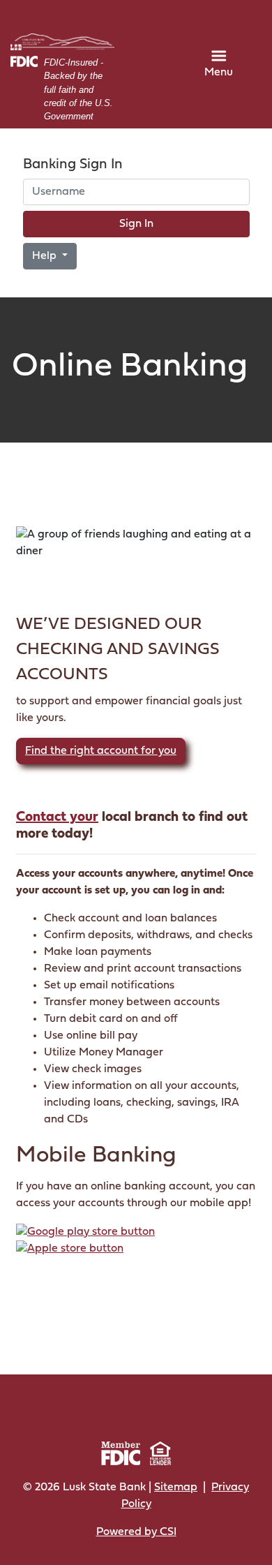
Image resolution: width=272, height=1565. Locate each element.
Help (45, 256)
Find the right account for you (100, 751)
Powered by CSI (136, 1532)
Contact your (57, 817)
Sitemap (175, 1487)
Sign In (136, 224)
